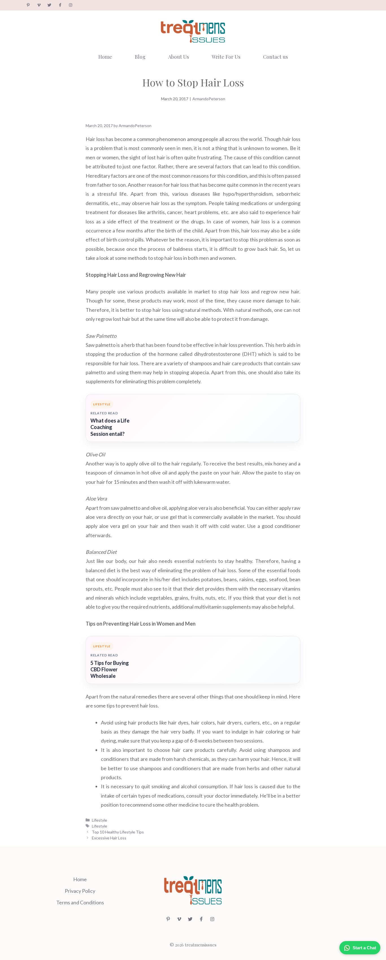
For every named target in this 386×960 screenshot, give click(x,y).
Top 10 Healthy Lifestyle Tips (118, 832)
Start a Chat (364, 947)
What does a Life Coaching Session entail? (109, 427)
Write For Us (226, 56)
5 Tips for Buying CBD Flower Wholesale (109, 669)
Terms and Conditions (80, 902)
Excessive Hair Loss (109, 837)
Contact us (275, 56)
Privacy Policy (80, 891)
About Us (178, 56)
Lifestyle (99, 820)
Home (105, 56)
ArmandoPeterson (208, 98)
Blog (140, 56)
